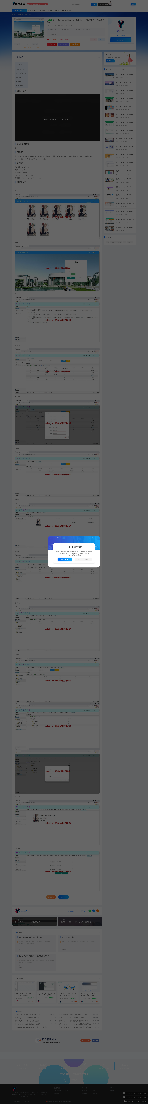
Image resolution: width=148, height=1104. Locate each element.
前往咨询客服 (64, 559)
